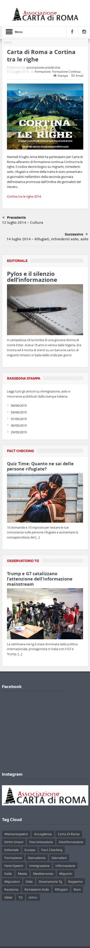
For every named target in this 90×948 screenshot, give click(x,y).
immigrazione (39, 866)
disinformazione (71, 842)
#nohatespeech (16, 834)
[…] (37, 537)
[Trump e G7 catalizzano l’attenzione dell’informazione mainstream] (45, 614)
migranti (65, 874)
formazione (13, 858)
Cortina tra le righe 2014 (24, 196)
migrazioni (12, 881)
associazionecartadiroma (43, 67)
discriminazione (41, 842)
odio (29, 881)
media (22, 874)
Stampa (63, 76)
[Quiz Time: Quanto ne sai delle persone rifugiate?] (45, 498)
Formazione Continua (66, 71)
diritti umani (13, 842)
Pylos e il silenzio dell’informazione (32, 277)
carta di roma (69, 834)
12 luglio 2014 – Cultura (22, 222)
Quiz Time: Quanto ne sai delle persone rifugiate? (40, 466)
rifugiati (61, 889)
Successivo (74, 234)
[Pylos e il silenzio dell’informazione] (45, 310)
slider (8, 897)
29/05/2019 (19, 432)
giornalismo (37, 858)
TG (20, 897)
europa (29, 850)
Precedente (16, 217)
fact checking (51, 850)
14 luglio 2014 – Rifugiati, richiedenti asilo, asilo (47, 239)
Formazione (43, 71)
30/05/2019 (19, 425)
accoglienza (43, 834)
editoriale (11, 850)
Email (79, 76)
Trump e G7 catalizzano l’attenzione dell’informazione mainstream (39, 579)
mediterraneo (43, 874)
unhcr (33, 897)
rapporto (75, 881)
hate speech (13, 866)
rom (77, 889)
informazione (65, 866)
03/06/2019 (19, 412)
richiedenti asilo (36, 889)
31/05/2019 (19, 419)
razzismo (11, 889)
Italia (8, 874)
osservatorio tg (50, 881)
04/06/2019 (19, 405)
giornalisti (59, 858)
